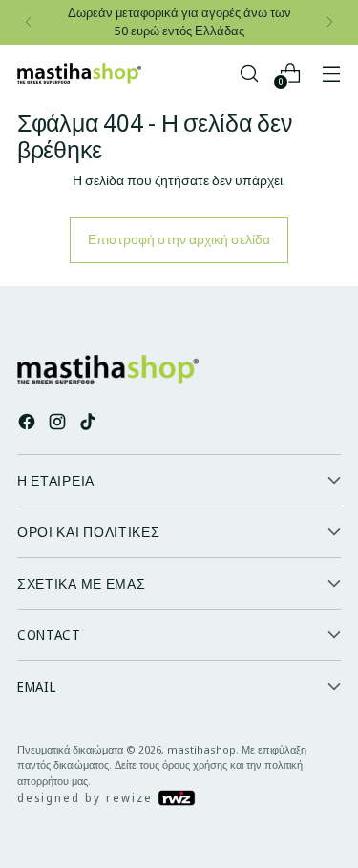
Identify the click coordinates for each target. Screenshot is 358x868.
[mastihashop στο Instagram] (59, 424)
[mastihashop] (79, 73)
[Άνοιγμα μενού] (330, 73)
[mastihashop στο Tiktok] (89, 424)
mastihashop (201, 749)
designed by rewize (87, 798)
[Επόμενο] (329, 22)
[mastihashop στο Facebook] (28, 424)
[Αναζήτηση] (248, 73)
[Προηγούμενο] (29, 22)
